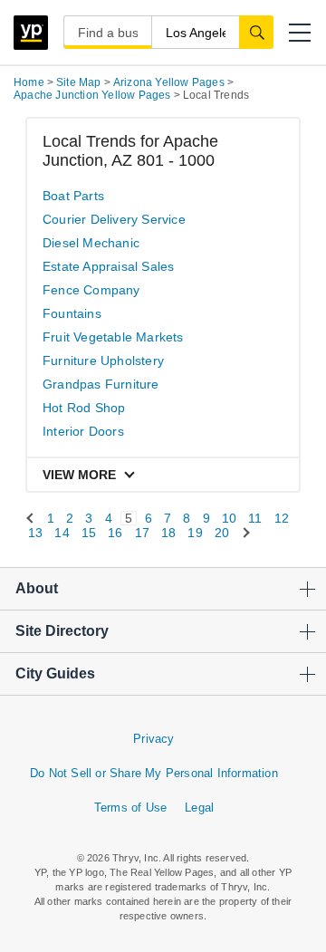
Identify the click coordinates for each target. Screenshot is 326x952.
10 (229, 518)
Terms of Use (130, 807)
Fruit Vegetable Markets (113, 337)
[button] (300, 33)
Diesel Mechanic (91, 243)
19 (194, 532)
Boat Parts (73, 195)
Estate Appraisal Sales (108, 266)
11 (255, 518)
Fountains (72, 313)
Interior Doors (83, 431)
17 (142, 532)
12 (281, 518)
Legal (199, 807)
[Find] (256, 31)
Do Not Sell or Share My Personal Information (154, 773)
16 (115, 532)
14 (61, 532)
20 (222, 532)
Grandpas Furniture (101, 384)
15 (89, 532)
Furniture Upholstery (103, 360)
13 (35, 532)
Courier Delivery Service (114, 219)
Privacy (153, 738)
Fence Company (91, 290)
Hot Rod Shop (84, 407)
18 (168, 532)
